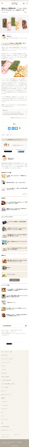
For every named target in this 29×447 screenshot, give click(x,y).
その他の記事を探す (7, 325)
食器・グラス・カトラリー (6, 394)
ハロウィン (3, 365)
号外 (2, 423)
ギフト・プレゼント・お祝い (6, 351)
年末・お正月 (3, 373)
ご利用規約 (19, 442)
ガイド (2, 415)
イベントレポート (4, 405)
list (9, 130)
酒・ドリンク (3, 390)
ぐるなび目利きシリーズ (12, 442)
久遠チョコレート (9, 134)
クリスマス (3, 369)
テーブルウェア (4, 401)
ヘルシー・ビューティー (6, 362)
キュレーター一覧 (4, 434)
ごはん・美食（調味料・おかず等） (8, 383)
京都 (3, 134)
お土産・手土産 (4, 355)
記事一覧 (24, 194)
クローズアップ (4, 408)
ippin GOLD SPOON (5, 426)
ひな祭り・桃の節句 (5, 376)
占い (2, 412)
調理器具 (3, 398)
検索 (26, 3)
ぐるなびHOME (4, 442)
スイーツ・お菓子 (4, 387)
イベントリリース (4, 419)
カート (23, 3)
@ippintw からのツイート (6, 430)
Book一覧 (16, 434)
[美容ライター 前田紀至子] (7, 160)
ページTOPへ (14, 340)
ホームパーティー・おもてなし (7, 358)
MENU (2, 3)
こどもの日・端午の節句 (6, 380)
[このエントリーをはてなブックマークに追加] (13, 128)
